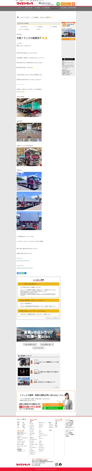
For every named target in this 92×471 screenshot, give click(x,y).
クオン (40, 427)
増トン (56, 425)
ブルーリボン (32, 433)
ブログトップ (68, 431)
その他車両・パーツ (21, 450)
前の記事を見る (30, 344)
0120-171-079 (45, 3)
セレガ (31, 434)
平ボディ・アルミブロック (22, 437)
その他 (50, 430)
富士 (23, 422)
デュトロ (31, 423)
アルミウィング (20, 434)
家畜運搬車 (19, 449)
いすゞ (18, 427)
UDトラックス (41, 422)
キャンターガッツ (33, 439)
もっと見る (55, 387)
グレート (31, 445)
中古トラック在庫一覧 (21, 419)
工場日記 (67, 436)
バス (18, 447)
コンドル (40, 424)
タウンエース (41, 449)
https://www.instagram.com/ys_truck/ (25, 268)
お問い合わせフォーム (69, 427)
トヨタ (24, 424)
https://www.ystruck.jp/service (23, 260)
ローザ (31, 449)
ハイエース (41, 446)
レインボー (32, 430)
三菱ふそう (32, 437)
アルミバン (19, 436)
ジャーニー (41, 438)
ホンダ (24, 427)
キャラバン (51, 427)
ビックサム (41, 425)
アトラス (50, 424)
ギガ (40, 436)
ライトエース (41, 447)
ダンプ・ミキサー (20, 444)
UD (17, 426)
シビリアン (51, 425)
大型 (56, 426)
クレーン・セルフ (20, 442)
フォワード (41, 433)
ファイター (32, 442)
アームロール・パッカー (22, 446)
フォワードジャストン (43, 435)
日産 (23, 426)
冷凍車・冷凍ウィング (21, 433)
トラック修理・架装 (69, 422)
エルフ (40, 431)
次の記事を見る (46, 344)
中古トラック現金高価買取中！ (68, 28)
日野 (18, 422)
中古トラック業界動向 (69, 434)
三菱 (18, 424)
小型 (56, 421)
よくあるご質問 (68, 425)
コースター (41, 450)
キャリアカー (19, 439)
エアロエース (32, 453)
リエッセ (31, 431)
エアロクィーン (33, 452)
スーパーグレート (33, 447)
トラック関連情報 (68, 432)
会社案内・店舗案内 (69, 423)
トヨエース (41, 444)
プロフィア (32, 426)
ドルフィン (32, 428)
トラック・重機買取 (69, 420)
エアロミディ (32, 450)
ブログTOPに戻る (38, 348)
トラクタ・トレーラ (21, 441)
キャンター (32, 441)
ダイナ (40, 442)
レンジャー (32, 425)
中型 (56, 423)
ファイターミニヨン (34, 444)
